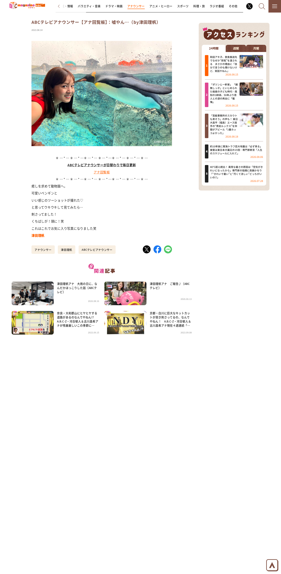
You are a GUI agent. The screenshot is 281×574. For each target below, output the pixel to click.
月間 (256, 48)
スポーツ (183, 6)
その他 (233, 6)
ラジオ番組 (217, 6)
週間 (236, 48)
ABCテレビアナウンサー (97, 250)
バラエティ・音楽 (89, 6)
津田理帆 (66, 250)
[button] (62, 6)
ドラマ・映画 (114, 6)
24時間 (213, 48)
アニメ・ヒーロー (160, 6)
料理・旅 (199, 6)
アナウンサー (136, 6)
